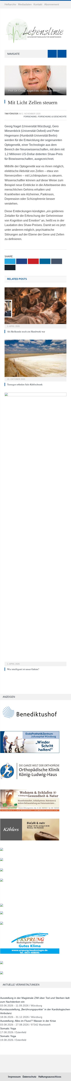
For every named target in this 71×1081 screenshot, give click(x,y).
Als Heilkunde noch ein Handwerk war (26, 331)
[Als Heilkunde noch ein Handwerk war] (35, 307)
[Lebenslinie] (35, 30)
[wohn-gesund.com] (29, 810)
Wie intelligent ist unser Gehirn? (23, 669)
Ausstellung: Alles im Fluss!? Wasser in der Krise (28, 1020)
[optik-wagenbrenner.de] (1, 850)
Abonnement (51, 4)
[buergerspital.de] (1, 860)
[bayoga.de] (1, 905)
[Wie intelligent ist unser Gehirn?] (35, 529)
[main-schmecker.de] (1, 870)
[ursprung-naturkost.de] (29, 953)
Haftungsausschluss (49, 1076)
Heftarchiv (10, 4)
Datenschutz (29, 1076)
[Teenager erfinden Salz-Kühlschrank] (35, 360)
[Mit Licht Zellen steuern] (35, 80)
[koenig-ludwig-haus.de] (29, 781)
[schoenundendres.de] (1, 880)
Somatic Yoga (8, 1028)
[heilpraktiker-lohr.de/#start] (1, 973)
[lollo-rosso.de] (1, 913)
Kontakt (37, 4)
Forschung (30, 116)
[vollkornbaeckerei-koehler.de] (29, 839)
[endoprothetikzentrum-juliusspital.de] (29, 752)
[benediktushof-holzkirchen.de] (29, 723)
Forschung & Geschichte (52, 116)
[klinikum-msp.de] (1, 923)
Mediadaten (25, 4)
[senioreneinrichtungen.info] (1, 963)
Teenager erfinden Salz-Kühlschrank (25, 384)
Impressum (14, 1076)
